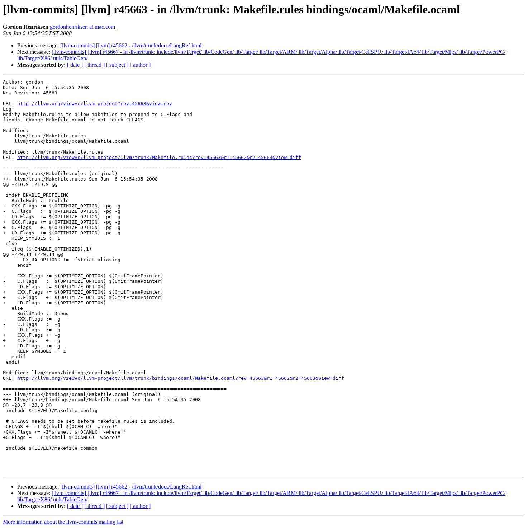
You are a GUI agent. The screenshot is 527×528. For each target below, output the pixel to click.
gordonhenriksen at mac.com (82, 27)
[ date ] (75, 65)
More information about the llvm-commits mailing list (63, 522)
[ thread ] (94, 65)
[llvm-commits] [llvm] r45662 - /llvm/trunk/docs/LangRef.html (130, 45)
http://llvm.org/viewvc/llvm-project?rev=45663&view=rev (94, 103)
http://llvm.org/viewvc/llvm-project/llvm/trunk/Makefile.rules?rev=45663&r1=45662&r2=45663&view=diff (159, 157)
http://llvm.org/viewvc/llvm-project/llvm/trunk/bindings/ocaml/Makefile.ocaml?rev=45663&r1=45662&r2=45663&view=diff (180, 378)
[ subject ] (117, 65)
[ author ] (140, 65)
